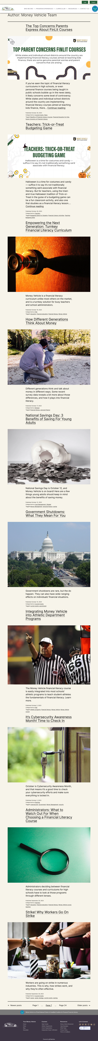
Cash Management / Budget (43, 504)
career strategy (39, 998)
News (45, 115)
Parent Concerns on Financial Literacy (37, 119)
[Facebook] (86, 1024)
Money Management (36, 506)
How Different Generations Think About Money (47, 321)
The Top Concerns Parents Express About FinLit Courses (49, 28)
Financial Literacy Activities (56, 215)
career (32, 998)
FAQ (36, 312)
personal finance (45, 410)
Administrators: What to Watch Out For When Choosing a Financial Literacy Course (49, 815)
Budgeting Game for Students (39, 215)
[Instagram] (89, 1024)
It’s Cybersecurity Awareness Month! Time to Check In (49, 719)
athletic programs (35, 709)
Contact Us (84, 8)
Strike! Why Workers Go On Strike (47, 914)
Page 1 (35, 1005)
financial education (42, 314)
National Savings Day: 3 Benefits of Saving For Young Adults (49, 419)
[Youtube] (91, 1024)
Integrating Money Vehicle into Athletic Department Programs (46, 615)
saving (55, 506)
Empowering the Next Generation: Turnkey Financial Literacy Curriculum (49, 226)
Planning (37, 802)
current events (34, 606)
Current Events (39, 115)
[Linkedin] (80, 1024)
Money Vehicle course (65, 905)
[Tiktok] (94, 1024)
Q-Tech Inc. (52, 1039)
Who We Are (28, 8)
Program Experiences (44, 8)
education (33, 314)
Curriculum (60, 8)
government (42, 606)
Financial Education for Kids (61, 117)
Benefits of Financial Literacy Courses (41, 117)
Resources (72, 8)
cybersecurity (34, 804)
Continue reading (56, 108)
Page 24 (62, 1005)
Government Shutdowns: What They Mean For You (46, 514)
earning (55, 998)
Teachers (37, 213)
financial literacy (53, 314)
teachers (28, 907)
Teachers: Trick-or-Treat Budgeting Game (45, 126)
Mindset (37, 408)
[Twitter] (83, 1024)
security (61, 804)
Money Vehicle (63, 314)
